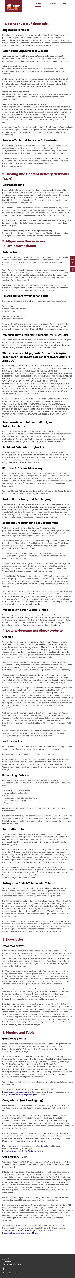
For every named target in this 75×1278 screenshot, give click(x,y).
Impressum (7, 1261)
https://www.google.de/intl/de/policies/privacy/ (22, 1151)
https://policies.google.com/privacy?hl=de (27, 1094)
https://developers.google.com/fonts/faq (20, 1092)
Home (38, 3)
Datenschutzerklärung (11, 1264)
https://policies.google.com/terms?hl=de (19, 1233)
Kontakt (52, 4)
